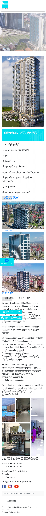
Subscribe (11, 500)
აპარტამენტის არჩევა (22, 120)
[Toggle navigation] (40, 5)
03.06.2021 (7, 230)
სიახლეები (11, 198)
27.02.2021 (7, 293)
